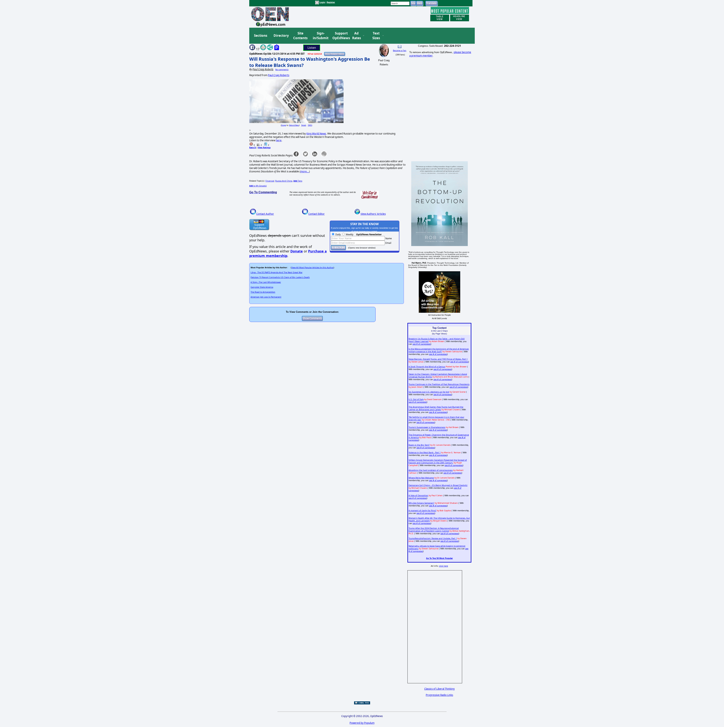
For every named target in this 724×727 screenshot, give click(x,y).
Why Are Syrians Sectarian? (421, 503)
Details (303, 125)
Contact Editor (316, 214)
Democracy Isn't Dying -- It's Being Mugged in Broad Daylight (438, 485)
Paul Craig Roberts (278, 75)
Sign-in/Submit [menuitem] (320, 35)
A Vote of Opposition (418, 495)
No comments (281, 69)
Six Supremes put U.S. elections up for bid (429, 392)
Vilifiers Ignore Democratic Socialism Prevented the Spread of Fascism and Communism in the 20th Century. (438, 461)
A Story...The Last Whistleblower (266, 282)
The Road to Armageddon (263, 292)
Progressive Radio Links (439, 695)
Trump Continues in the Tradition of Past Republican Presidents (439, 384)
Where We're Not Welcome (421, 477)
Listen (312, 48)
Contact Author (265, 214)
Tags (297, 181)
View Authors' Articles (373, 214)
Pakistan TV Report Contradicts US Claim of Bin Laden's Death (280, 277)
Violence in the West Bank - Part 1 (425, 452)
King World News (316, 133)
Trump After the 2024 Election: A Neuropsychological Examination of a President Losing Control (434, 529)
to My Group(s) (258, 185)
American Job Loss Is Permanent (266, 297)
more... (304, 171)
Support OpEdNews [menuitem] (339, 35)
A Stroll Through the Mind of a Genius (427, 366)
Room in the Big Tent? (419, 445)
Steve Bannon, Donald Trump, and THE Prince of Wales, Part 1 (438, 359)
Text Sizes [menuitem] (376, 35)
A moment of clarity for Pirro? (422, 510)
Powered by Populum (362, 723)
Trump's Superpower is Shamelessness (427, 427)
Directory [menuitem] (281, 35)
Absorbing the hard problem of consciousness (431, 470)
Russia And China (283, 181)
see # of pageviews (422, 344)
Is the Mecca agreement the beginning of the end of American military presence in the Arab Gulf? (439, 350)
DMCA (310, 125)
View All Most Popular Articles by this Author (312, 267)
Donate (296, 251)
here (278, 140)
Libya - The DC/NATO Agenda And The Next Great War (276, 272)
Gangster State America (262, 287)
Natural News (294, 125)
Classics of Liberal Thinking (439, 688)
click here (443, 566)
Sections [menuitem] (260, 35)
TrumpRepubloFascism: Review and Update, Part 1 (433, 538)
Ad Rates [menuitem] (356, 35)
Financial (269, 181)
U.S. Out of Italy (416, 399)
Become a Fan (399, 50)
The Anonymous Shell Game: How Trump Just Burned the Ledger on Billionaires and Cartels (436, 408)
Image (283, 125)
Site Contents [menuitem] (300, 35)
